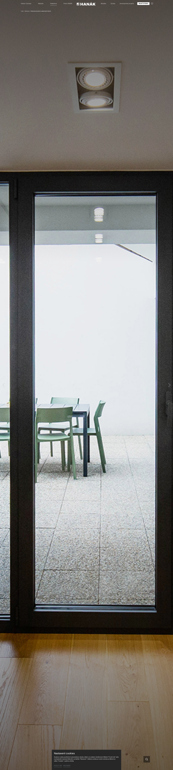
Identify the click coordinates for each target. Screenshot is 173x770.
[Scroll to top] (169, 766)
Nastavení (66, 765)
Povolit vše (58, 765)
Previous (3, 385)
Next (169, 385)
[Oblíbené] (152, 4)
